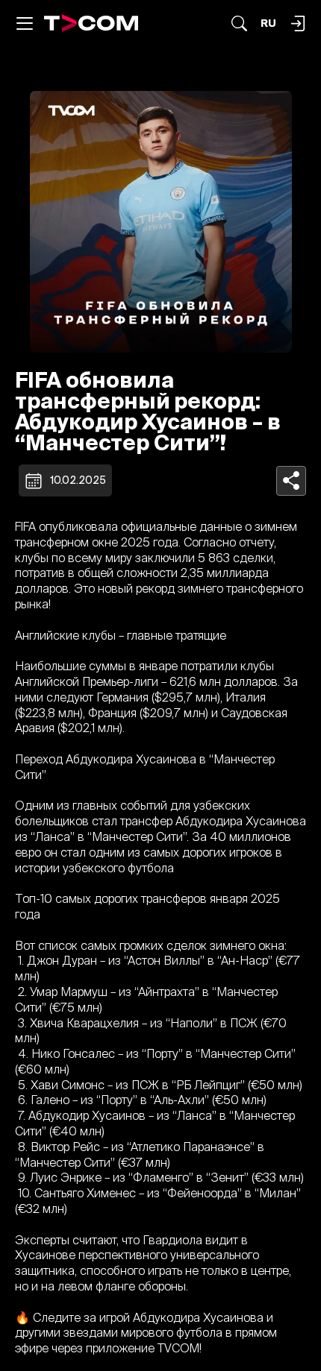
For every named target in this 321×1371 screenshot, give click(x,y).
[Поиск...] (239, 23)
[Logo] (91, 23)
